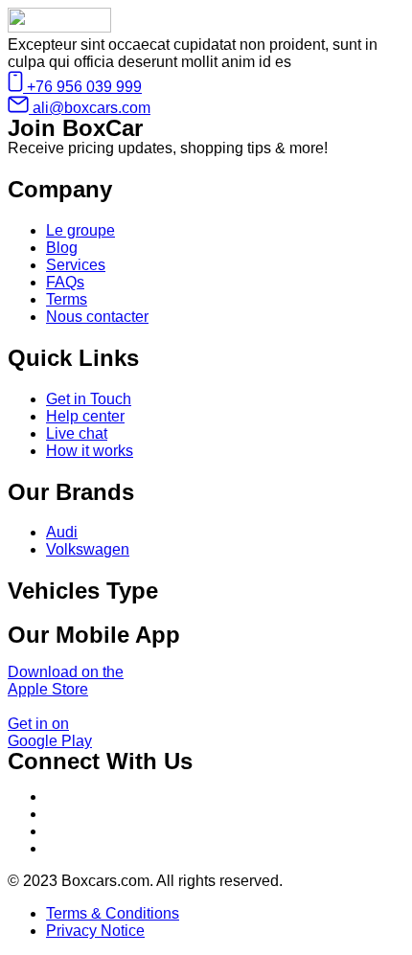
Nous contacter (97, 316)
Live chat (76, 433)
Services (75, 265)
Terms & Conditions (112, 913)
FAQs (65, 282)
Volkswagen (87, 549)
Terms (66, 299)
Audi (62, 532)
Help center (85, 416)
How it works (89, 451)
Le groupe (80, 230)
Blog (62, 247)
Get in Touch (88, 399)
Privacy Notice (95, 930)
